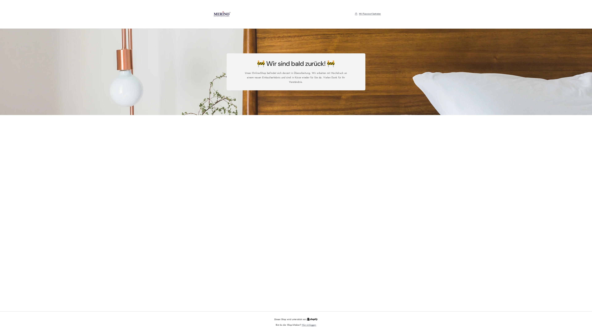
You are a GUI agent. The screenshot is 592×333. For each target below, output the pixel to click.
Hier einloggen (309, 324)
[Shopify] (312, 319)
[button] (368, 14)
